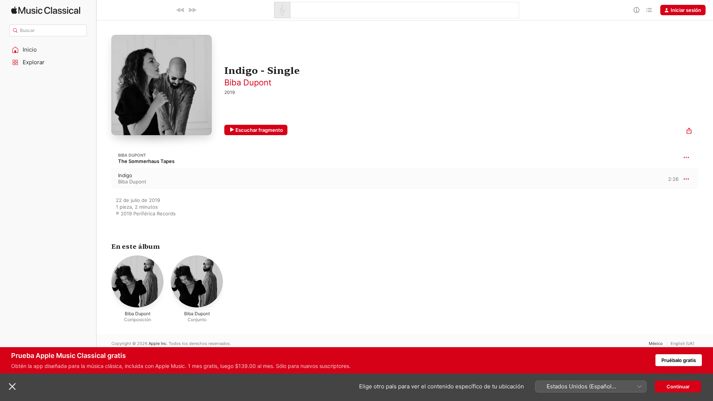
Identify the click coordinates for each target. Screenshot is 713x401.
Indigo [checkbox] (125, 175)
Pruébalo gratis (678, 360)
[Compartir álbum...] (689, 131)
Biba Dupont (247, 82)
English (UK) (682, 344)
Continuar (678, 386)
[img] (45, 10)
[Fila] (649, 10)
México (656, 344)
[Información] (636, 10)
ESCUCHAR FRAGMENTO (666, 178)
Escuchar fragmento (259, 130)
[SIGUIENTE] (192, 10)
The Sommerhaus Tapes (146, 161)
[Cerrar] (12, 386)
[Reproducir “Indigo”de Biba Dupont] (104, 179)
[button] (48, 49)
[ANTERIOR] (180, 10)
